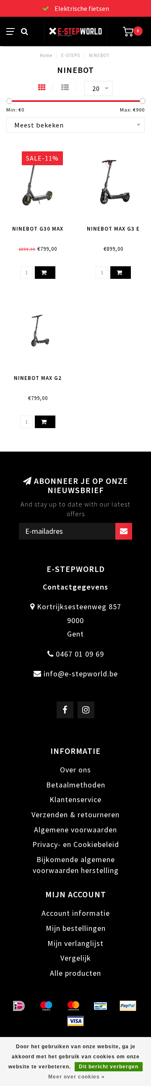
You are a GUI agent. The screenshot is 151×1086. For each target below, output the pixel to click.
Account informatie (76, 913)
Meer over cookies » (76, 1077)
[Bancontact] (100, 1006)
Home (46, 55)
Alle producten (75, 973)
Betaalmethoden (75, 785)
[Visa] (75, 1021)
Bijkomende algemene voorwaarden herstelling (76, 865)
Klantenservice (75, 799)
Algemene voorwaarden (75, 829)
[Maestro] (46, 1006)
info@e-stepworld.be (81, 673)
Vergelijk (75, 958)
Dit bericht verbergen (108, 1067)
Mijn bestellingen (76, 928)
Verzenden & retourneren (75, 814)
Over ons (75, 769)
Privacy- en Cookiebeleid (75, 844)
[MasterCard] (73, 1006)
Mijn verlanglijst (75, 943)
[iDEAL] (18, 1006)
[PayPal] (127, 1006)
